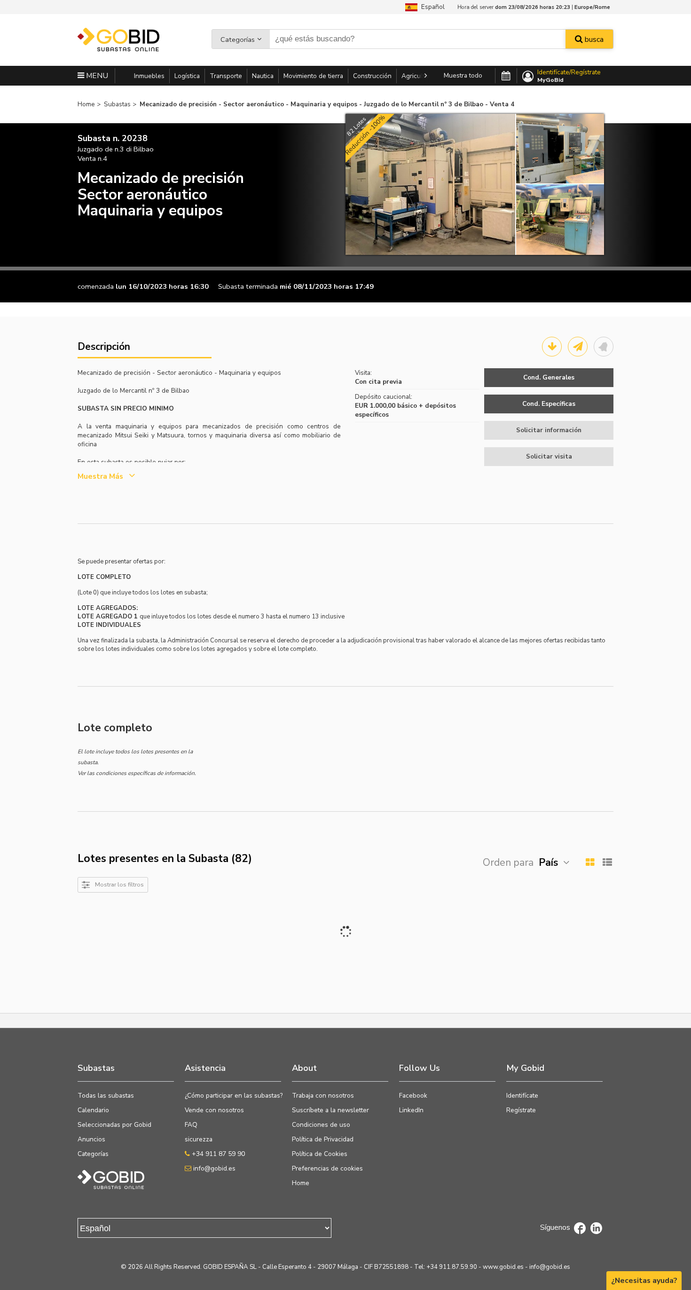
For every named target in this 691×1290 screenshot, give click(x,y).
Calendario (93, 1110)
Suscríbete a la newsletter (330, 1110)
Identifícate (522, 1095)
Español (431, 6)
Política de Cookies (319, 1153)
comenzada (96, 286)
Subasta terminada (248, 286)
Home (300, 1183)
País (548, 862)
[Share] (578, 346)
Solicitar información (548, 430)
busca (593, 39)
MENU (96, 76)
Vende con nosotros (214, 1110)
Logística (187, 75)
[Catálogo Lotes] (552, 346)
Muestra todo (463, 75)
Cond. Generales (548, 377)
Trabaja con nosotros (323, 1095)
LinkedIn (411, 1110)
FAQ (191, 1124)
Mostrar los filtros (119, 884)
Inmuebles (149, 75)
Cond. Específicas (548, 403)
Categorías (237, 39)
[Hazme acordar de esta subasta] (603, 346)
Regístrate (521, 1110)
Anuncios (91, 1139)
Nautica (263, 75)
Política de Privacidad (322, 1139)
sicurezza (198, 1139)
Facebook (413, 1095)
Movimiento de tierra (313, 75)
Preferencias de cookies (327, 1168)
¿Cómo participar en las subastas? (234, 1095)
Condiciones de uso (321, 1124)
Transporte (226, 75)
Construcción (372, 75)
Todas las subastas (106, 1095)
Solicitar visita (549, 456)
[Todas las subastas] (506, 76)
